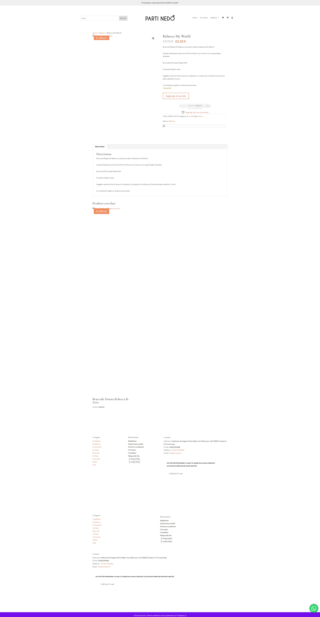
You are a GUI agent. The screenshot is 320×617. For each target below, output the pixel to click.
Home (194, 18)
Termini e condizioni (136, 447)
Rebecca (172, 121)
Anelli (94, 462)
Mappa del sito (134, 456)
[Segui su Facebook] (94, 476)
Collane (95, 456)
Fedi (94, 465)
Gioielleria (96, 441)
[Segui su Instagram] (100, 476)
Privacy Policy (135, 459)
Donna (200, 116)
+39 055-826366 (177, 450)
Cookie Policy (135, 462)
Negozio (213, 18)
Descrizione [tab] (99, 146)
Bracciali (190, 116)
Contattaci (132, 453)
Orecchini (96, 459)
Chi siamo (204, 18)
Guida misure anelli (135, 444)
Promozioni (97, 447)
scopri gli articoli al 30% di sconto (165, 3)
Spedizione (132, 441)
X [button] (185, 615)
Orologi (95, 450)
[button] (153, 38)
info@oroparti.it (175, 453)
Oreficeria (96, 444)
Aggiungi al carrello (176, 95)
